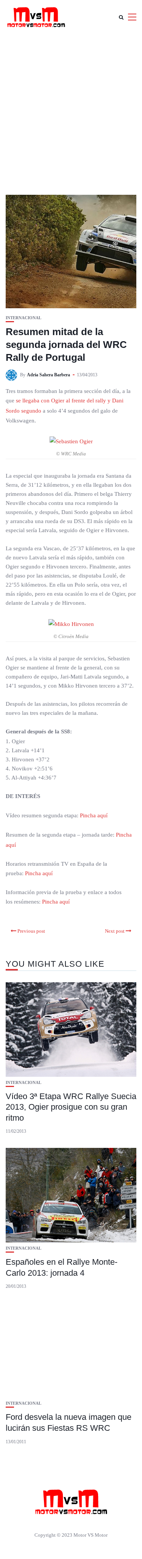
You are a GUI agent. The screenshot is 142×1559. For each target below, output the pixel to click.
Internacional (23, 318)
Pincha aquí (94, 815)
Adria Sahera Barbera (48, 374)
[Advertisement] (71, 109)
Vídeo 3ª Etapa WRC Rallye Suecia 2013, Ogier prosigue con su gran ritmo (71, 1107)
